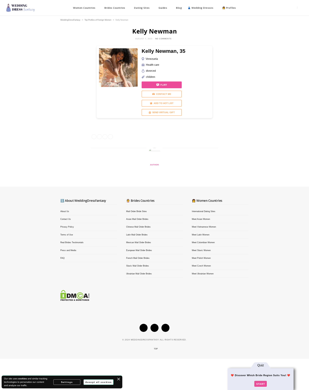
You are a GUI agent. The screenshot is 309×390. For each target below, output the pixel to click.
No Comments (163, 39)
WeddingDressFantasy (70, 20)
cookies (22, 378)
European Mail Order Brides (139, 250)
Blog (179, 7)
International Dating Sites (203, 211)
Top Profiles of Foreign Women (97, 20)
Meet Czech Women (201, 266)
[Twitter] (66, 67)
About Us (64, 211)
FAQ (62, 258)
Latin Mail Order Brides (137, 234)
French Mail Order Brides (138, 258)
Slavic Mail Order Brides (137, 266)
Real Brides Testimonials (72, 242)
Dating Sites (142, 7)
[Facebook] (66, 59)
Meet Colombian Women (203, 242)
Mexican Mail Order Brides (138, 242)
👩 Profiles (229, 7)
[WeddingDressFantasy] (20, 8)
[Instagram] (154, 328)
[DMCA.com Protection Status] (74, 300)
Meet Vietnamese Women (204, 227)
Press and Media (68, 250)
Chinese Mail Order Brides (138, 227)
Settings (67, 382)
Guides (163, 7)
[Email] (66, 75)
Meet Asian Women (201, 219)
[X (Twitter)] (144, 328)
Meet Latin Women (200, 234)
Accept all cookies (98, 382)
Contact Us (65, 219)
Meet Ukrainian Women (203, 273)
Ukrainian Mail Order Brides (139, 273)
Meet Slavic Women (201, 250)
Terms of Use (66, 234)
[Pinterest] (165, 328)
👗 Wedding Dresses (200, 7)
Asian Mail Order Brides (137, 219)
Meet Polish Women (201, 258)
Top (155, 349)
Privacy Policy (67, 227)
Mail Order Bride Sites (136, 211)
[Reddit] (66, 83)
